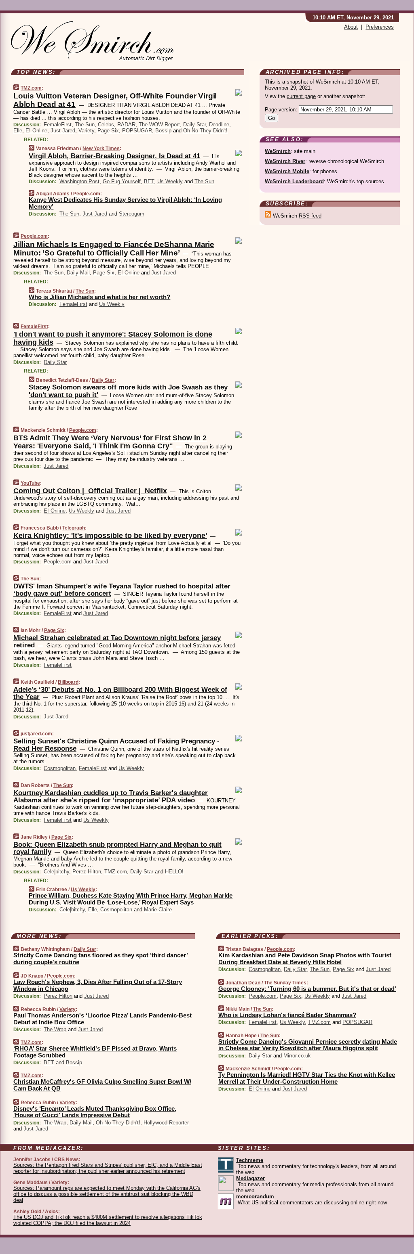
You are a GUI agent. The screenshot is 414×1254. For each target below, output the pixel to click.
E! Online (36, 131)
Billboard (68, 682)
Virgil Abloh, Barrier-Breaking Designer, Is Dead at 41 (114, 156)
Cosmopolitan (60, 768)
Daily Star (194, 124)
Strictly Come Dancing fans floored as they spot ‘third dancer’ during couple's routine (100, 958)
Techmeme (249, 1160)
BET (149, 181)
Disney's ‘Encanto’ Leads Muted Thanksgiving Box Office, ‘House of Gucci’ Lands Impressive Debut (94, 1112)
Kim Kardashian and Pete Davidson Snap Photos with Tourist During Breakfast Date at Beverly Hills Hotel (304, 958)
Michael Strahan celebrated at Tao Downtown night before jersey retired (117, 641)
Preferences (379, 27)
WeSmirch (278, 151)
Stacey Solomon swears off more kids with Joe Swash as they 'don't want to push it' (128, 390)
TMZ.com (31, 88)
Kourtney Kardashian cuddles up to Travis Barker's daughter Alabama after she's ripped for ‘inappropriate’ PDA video (110, 796)
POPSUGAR (137, 131)
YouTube (30, 483)
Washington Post (79, 181)
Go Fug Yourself (122, 181)
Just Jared (63, 131)
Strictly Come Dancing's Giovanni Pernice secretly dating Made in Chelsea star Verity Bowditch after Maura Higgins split (307, 1045)
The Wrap (55, 1029)
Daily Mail (78, 273)
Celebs (106, 124)
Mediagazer (250, 1178)
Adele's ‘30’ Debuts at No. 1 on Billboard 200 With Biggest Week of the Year (120, 693)
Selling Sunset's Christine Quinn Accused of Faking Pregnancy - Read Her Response (116, 744)
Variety (86, 131)
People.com (86, 193)
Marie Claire (158, 909)
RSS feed (310, 216)
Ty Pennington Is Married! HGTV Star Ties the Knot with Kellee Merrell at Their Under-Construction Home (306, 1078)
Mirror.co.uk (297, 1056)
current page (301, 96)
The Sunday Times (285, 982)
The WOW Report (159, 124)
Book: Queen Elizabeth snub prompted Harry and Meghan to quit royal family (117, 848)
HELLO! (174, 872)
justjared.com (36, 733)
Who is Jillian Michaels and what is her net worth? (99, 296)
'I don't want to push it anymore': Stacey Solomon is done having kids (112, 338)
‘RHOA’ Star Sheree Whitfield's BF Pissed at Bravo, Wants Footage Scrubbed (95, 1052)
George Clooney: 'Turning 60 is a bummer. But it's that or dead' (307, 988)
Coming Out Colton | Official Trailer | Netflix (90, 491)
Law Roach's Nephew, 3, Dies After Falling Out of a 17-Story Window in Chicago (97, 985)
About (351, 27)
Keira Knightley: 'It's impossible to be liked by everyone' (110, 536)
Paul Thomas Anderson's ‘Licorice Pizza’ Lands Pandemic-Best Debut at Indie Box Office (102, 1019)
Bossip (163, 131)
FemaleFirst (58, 124)
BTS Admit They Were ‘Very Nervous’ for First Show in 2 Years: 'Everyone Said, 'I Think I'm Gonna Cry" (110, 442)
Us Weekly (170, 181)
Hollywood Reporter (166, 1123)
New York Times (101, 148)
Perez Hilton (86, 872)
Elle (17, 131)
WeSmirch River (285, 161)
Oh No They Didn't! (205, 131)
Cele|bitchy (56, 872)
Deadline (219, 124)
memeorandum (255, 1196)
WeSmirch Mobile (287, 171)
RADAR (126, 124)
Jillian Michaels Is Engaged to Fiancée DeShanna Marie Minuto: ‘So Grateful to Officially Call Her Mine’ (113, 248)
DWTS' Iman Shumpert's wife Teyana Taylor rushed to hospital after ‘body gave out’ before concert (121, 589)
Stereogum (131, 214)
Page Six (108, 131)
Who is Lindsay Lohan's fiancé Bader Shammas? (287, 1014)
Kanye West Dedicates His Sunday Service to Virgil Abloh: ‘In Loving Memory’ (125, 203)
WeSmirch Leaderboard (294, 181)
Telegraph (73, 527)
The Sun (85, 124)
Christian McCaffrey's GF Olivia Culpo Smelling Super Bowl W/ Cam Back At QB (102, 1085)
